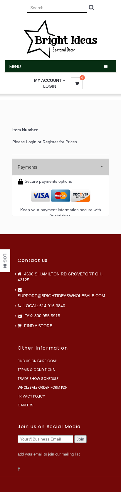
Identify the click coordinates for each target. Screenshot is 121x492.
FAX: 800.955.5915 (41, 315)
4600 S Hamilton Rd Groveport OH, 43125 (60, 277)
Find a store (37, 325)
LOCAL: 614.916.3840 (43, 305)
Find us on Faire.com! (37, 360)
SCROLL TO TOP (107, 150)
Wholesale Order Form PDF (42, 387)
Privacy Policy (31, 396)
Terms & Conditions (36, 369)
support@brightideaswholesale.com (61, 295)
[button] (49, 80)
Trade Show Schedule (38, 378)
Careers (25, 405)
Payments (27, 166)
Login (49, 86)
